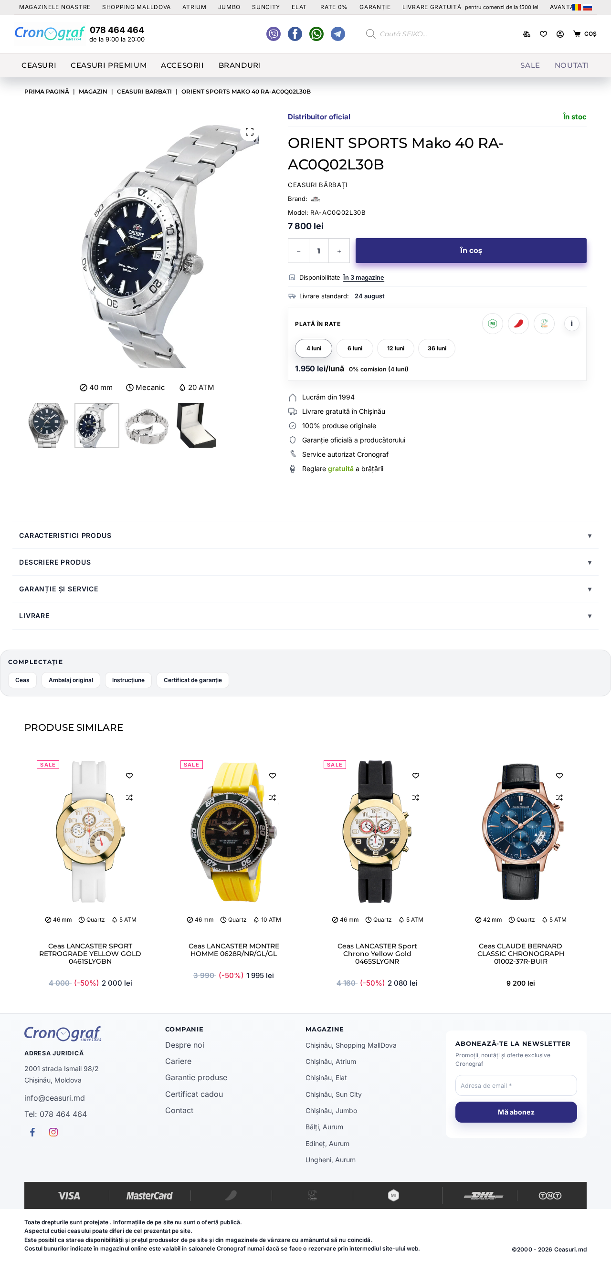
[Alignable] (295, 34)
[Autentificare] (560, 34)
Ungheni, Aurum (331, 1160)
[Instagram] (338, 34)
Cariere (178, 1061)
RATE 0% (334, 7)
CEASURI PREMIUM (109, 65)
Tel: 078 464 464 (55, 1114)
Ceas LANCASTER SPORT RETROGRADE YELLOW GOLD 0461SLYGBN (90, 954)
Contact (179, 1110)
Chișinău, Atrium (331, 1061)
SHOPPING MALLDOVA (136, 7)
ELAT (299, 7)
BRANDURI (240, 65)
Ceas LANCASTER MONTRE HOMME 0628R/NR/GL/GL (234, 950)
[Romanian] (576, 7)
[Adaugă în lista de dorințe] (129, 775)
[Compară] (526, 34)
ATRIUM (194, 7)
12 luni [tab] (395, 348)
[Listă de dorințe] (543, 34)
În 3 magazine (363, 277)
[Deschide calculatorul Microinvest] (492, 323)
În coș (471, 250)
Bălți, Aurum (324, 1127)
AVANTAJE (565, 7)
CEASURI (38, 65)
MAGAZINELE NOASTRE (55, 7)
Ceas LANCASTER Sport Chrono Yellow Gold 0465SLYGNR (377, 954)
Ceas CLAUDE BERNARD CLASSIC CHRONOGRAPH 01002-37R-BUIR (520, 954)
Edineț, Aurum (327, 1143)
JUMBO (229, 7)
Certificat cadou (194, 1094)
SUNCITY (266, 7)
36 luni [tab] (437, 348)
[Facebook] (316, 34)
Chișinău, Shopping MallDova (351, 1045)
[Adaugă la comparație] (129, 797)
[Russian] (587, 7)
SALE (530, 65)
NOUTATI (572, 65)
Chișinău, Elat (326, 1077)
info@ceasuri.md (54, 1098)
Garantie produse (196, 1077)
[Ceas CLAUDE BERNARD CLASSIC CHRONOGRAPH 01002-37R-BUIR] (520, 831)
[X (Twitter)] (273, 34)
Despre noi (184, 1045)
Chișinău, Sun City (334, 1094)
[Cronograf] (94, 1034)
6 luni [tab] (355, 348)
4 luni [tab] (313, 348)
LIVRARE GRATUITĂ (470, 7)
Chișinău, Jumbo (331, 1110)
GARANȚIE (375, 7)
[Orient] (315, 199)
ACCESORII (182, 65)
